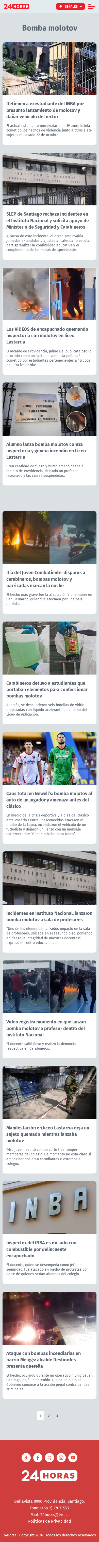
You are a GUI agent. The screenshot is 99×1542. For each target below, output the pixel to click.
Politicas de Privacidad (49, 1521)
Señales (71, 6)
